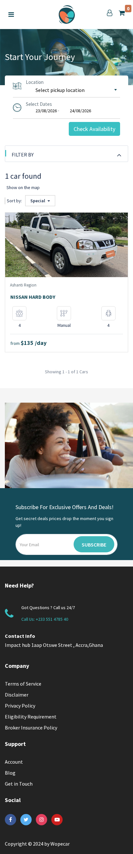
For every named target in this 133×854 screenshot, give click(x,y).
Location (35, 82)
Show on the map (23, 187)
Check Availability (94, 129)
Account (14, 762)
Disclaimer (16, 694)
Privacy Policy (20, 705)
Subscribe (94, 544)
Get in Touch (19, 783)
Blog (10, 772)
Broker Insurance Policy (31, 727)
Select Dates (39, 104)
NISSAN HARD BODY (32, 297)
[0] (122, 13)
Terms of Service (23, 683)
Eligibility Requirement (30, 716)
